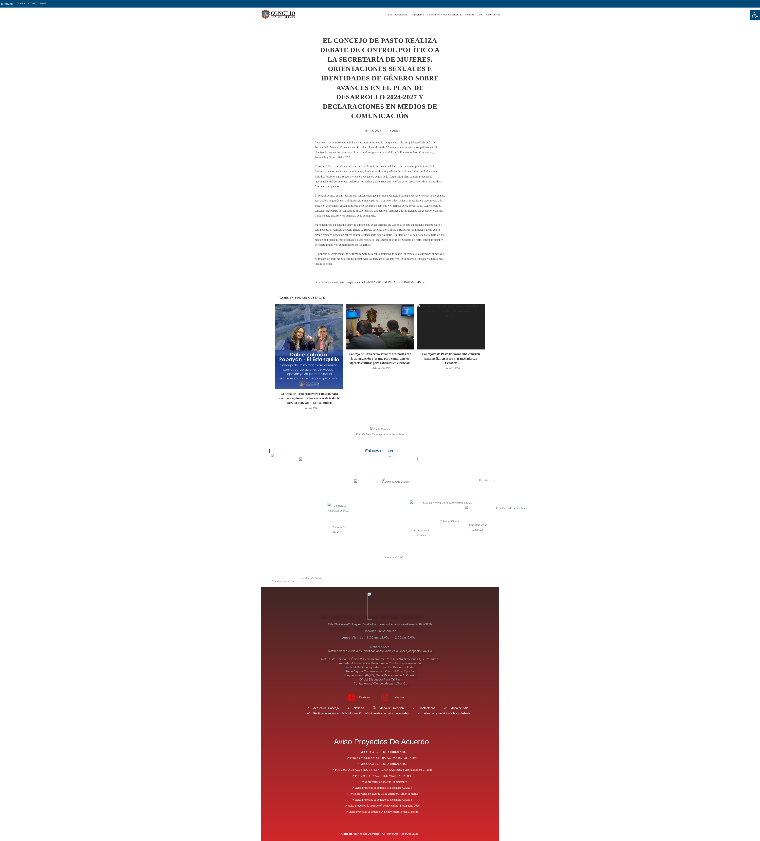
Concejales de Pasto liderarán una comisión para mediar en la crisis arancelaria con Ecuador (451, 358)
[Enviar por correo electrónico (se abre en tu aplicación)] (744, 4)
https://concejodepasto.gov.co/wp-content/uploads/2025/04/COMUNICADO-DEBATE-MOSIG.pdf (370, 282)
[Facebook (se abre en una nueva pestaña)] (734, 4)
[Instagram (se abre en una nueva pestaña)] (739, 4)
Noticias (395, 130)
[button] (755, 15)
